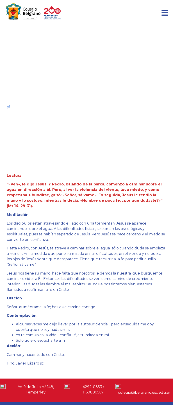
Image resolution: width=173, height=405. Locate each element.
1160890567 (93, 392)
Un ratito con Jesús (63, 107)
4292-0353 (92, 387)
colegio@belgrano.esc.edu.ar (144, 392)
